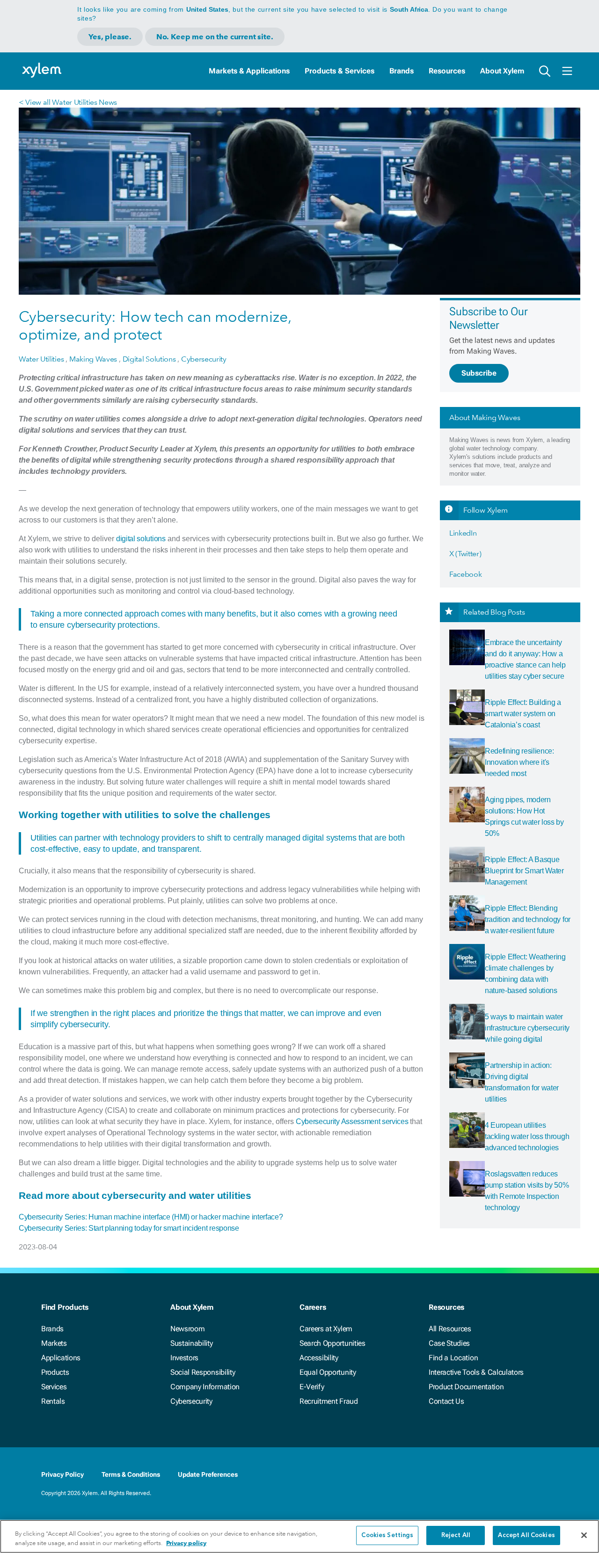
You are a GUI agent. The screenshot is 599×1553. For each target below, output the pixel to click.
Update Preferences (208, 1474)
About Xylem (502, 70)
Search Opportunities (332, 1343)
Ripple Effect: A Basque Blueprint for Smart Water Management (524, 871)
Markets (54, 1343)
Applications (60, 1357)
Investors (184, 1357)
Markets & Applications (249, 70)
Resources (447, 70)
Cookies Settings (387, 1535)
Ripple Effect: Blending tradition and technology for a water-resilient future (527, 919)
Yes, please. (109, 36)
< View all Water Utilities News (68, 102)
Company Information (205, 1386)
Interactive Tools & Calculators (476, 1372)
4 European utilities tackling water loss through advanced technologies (527, 1136)
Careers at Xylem (326, 1328)
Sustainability (191, 1343)
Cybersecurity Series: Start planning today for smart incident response (129, 1228)
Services (53, 1386)
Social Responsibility (202, 1372)
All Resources (450, 1328)
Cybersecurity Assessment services (352, 1121)
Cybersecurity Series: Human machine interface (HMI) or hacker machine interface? (151, 1217)
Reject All (455, 1535)
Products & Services (339, 70)
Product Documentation (466, 1386)
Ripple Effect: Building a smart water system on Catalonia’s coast (523, 713)
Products (55, 1372)
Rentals (53, 1401)
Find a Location (453, 1357)
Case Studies (449, 1343)
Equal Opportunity (328, 1372)
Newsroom (187, 1328)
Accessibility (319, 1357)
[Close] (584, 1535)
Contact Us (446, 1401)
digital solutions (141, 539)
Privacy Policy (62, 1474)
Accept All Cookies (526, 1535)
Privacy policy (186, 1543)
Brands (401, 70)
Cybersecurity (191, 1401)
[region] (299, 1536)
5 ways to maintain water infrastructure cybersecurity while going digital (527, 1028)
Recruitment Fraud (329, 1401)
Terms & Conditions (131, 1474)
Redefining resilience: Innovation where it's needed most (519, 762)
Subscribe (479, 373)
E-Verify (312, 1386)
